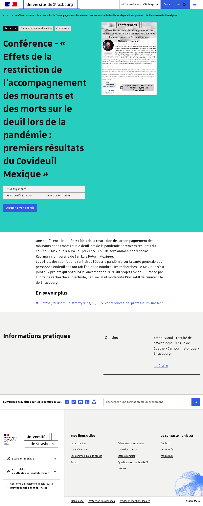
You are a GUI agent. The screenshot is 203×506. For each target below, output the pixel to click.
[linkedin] (87, 402)
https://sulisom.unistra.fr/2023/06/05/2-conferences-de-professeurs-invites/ (102, 303)
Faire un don (172, 4)
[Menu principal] (195, 4)
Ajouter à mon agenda (20, 207)
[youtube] (80, 402)
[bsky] (94, 402)
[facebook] (67, 402)
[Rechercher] (196, 402)
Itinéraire (161, 365)
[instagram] (74, 402)
